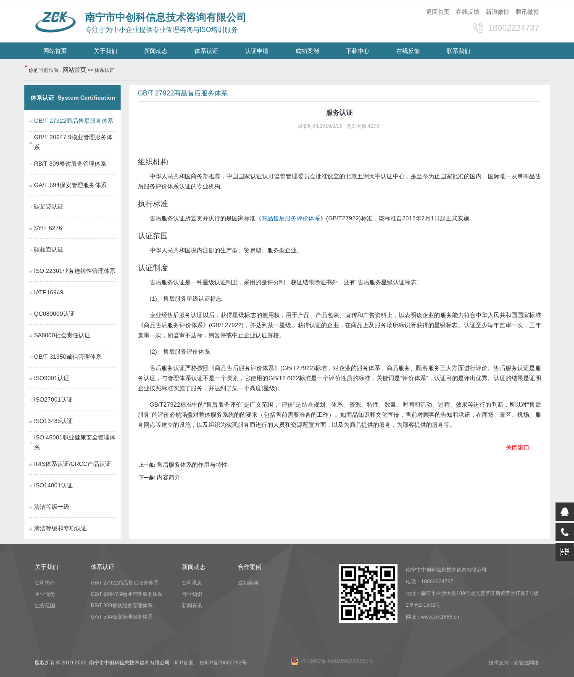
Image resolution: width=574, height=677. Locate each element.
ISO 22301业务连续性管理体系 (75, 270)
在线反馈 (467, 11)
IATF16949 (48, 292)
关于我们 (105, 51)
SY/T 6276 (48, 228)
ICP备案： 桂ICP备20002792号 (211, 663)
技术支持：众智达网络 (514, 663)
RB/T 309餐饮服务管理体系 (70, 163)
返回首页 (438, 11)
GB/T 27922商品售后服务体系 (124, 583)
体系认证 (206, 51)
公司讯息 (192, 583)
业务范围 (45, 605)
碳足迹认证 (48, 206)
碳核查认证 (48, 249)
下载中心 (357, 51)
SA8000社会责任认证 (62, 335)
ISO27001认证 (53, 399)
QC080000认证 (54, 313)
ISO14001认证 (53, 485)
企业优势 (45, 594)
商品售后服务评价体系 (290, 218)
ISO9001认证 (51, 378)
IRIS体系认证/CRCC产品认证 (72, 463)
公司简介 (45, 583)
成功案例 (307, 51)
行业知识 (192, 594)
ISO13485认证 (53, 421)
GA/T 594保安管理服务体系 (70, 185)
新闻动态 (156, 51)
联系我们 (458, 51)
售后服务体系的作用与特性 (192, 464)
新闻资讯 (192, 605)
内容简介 (168, 477)
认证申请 (257, 51)
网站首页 (55, 51)
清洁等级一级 (51, 506)
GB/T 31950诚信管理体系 (68, 356)
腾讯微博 (527, 11)
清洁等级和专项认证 (60, 528)
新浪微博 (497, 11)
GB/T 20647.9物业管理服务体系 (127, 594)
